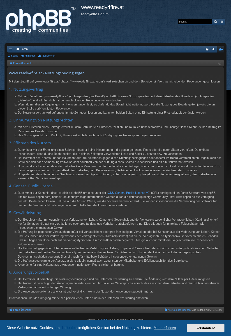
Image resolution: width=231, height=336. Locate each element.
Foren (24, 49)
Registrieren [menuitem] (221, 50)
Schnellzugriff (11, 50)
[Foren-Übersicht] (43, 21)
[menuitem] (207, 49)
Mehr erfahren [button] (165, 328)
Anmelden (30, 55)
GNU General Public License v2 (128, 192)
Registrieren (48, 55)
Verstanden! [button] (205, 328)
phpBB (103, 319)
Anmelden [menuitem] (214, 50)
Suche (14, 55)
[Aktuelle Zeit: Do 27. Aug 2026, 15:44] (219, 63)
